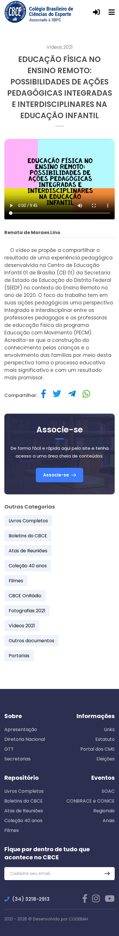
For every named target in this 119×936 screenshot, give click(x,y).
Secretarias (17, 759)
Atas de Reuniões (28, 550)
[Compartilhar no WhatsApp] (86, 395)
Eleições (105, 759)
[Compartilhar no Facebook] (43, 395)
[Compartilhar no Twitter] (57, 395)
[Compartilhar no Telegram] (72, 395)
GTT (9, 749)
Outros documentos (31, 640)
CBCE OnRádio (25, 595)
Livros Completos (28, 520)
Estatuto (105, 739)
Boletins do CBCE (28, 535)
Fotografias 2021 (27, 610)
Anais (109, 820)
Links (109, 729)
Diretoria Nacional (24, 739)
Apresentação (20, 729)
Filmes (16, 580)
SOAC (108, 791)
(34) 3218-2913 (31, 899)
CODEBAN (78, 919)
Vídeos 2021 (60, 47)
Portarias (19, 655)
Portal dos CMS (97, 749)
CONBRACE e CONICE (90, 801)
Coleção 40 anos (28, 565)
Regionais (104, 810)
